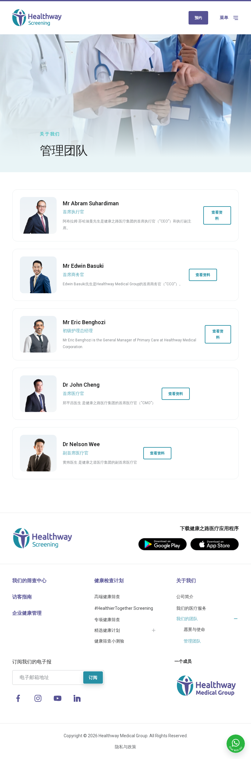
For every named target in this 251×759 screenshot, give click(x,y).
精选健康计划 (107, 630)
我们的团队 (187, 618)
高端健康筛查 (107, 596)
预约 (198, 18)
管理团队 (192, 641)
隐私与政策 (125, 746)
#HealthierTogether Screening (123, 608)
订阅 (93, 677)
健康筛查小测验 (109, 641)
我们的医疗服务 (191, 608)
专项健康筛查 (107, 619)
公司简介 (184, 596)
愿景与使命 (194, 629)
